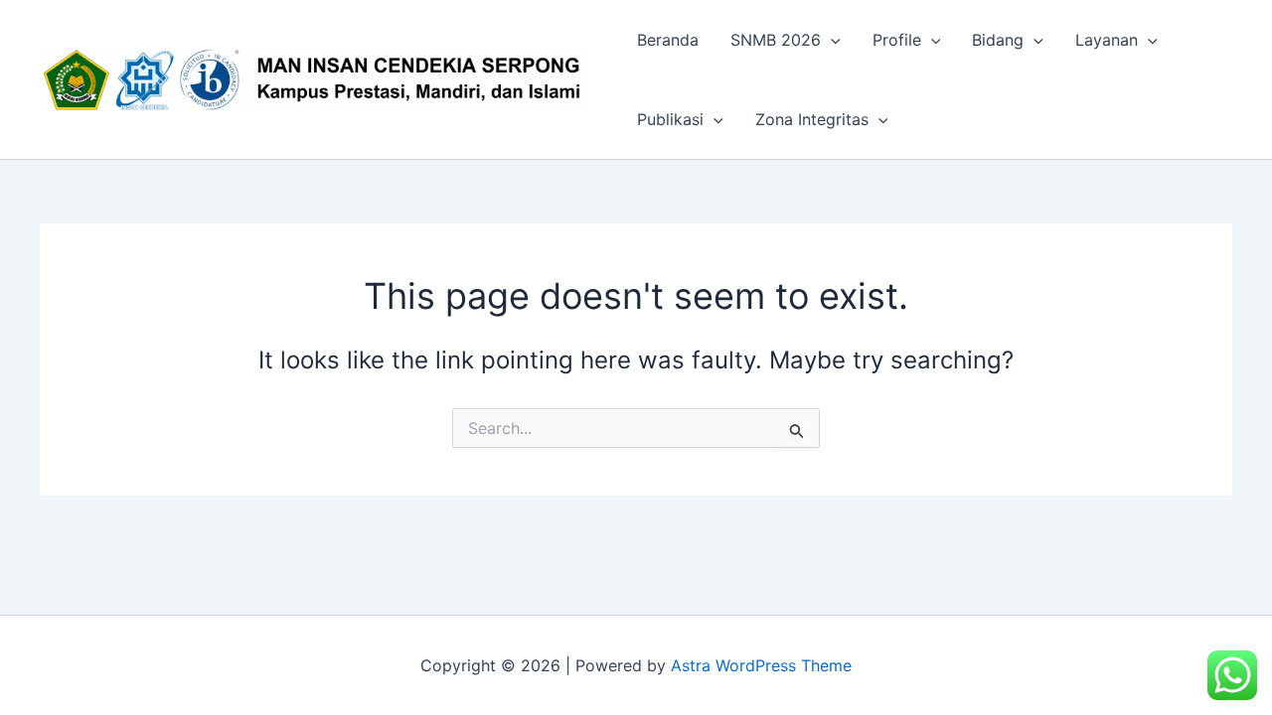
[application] (831, 39)
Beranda (668, 40)
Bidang (998, 40)
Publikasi (670, 119)
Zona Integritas (812, 119)
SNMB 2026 (775, 40)
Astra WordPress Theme (761, 665)
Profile (897, 40)
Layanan (1106, 40)
